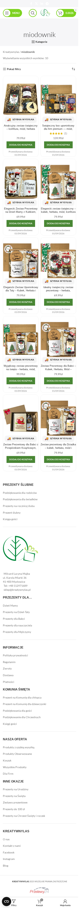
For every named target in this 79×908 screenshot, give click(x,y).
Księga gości (10, 519)
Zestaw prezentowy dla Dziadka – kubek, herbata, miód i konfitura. (58, 448)
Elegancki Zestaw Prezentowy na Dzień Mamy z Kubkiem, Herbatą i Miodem (21, 212)
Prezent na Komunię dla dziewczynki (24, 704)
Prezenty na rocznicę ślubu (19, 506)
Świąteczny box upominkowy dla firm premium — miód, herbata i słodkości (58, 129)
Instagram (9, 858)
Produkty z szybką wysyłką (18, 747)
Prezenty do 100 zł (14, 809)
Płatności (8, 681)
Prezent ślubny (12, 512)
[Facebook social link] (31, 3)
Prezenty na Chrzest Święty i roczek (24, 815)
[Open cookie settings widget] (6, 901)
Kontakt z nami (12, 845)
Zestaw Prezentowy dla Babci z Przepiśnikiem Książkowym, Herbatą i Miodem (20, 448)
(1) (65, 133)
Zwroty (7, 668)
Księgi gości (10, 723)
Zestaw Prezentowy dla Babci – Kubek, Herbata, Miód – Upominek (58, 369)
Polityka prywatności (15, 655)
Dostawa (8, 675)
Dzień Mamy (10, 605)
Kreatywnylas (11, 51)
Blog (5, 865)
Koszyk (7, 760)
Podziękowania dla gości (17, 710)
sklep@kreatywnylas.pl (17, 589)
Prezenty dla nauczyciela (17, 625)
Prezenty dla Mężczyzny (17, 631)
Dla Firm (8, 773)
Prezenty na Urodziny (15, 789)
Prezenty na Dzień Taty (16, 612)
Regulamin (9, 662)
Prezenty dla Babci (14, 618)
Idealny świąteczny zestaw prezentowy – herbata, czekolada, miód (58, 290)
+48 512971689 (17, 585)
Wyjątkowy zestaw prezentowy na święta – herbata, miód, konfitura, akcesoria (21, 369)
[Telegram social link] (47, 3)
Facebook (8, 852)
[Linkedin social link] (41, 3)
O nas (6, 839)
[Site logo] (45, 12)
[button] (21, 144)
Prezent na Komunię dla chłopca (22, 697)
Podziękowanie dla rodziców (20, 492)
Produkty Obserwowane (17, 753)
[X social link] (36, 3)
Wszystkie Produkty (14, 767)
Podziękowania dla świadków (20, 499)
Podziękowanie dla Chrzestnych (22, 717)
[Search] (33, 13)
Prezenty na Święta (14, 796)
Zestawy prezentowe (15, 802)
